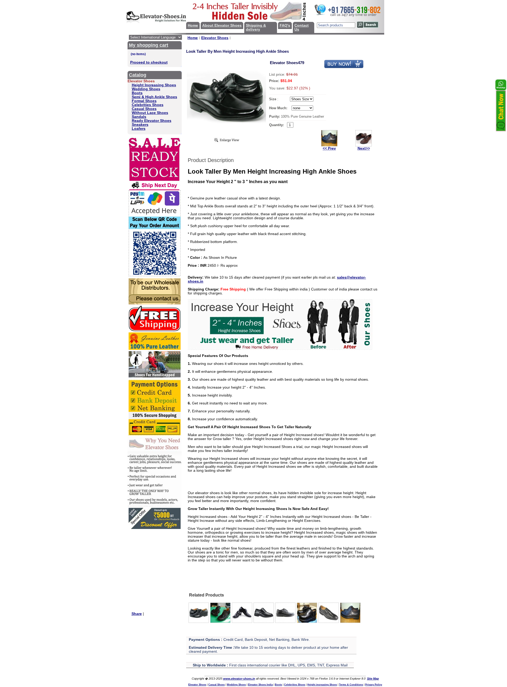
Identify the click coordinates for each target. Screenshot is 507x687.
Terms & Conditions (351, 684)
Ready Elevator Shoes (151, 121)
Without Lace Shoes (150, 113)
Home (193, 25)
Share (137, 614)
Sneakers (140, 125)
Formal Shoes (144, 101)
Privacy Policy (373, 684)
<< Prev (329, 148)
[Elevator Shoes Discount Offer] (155, 528)
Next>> (364, 148)
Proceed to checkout (149, 62)
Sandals (139, 117)
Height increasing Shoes (322, 684)
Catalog (137, 75)
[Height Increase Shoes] (280, 349)
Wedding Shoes (146, 89)
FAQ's (285, 25)
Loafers (138, 129)
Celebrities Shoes (147, 105)
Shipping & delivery (256, 27)
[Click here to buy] (344, 67)
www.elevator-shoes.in (239, 678)
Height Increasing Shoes (154, 85)
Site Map (373, 678)
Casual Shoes (144, 109)
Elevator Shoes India (260, 684)
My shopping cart (148, 45)
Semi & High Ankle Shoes (154, 97)
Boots (137, 93)
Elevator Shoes (214, 38)
